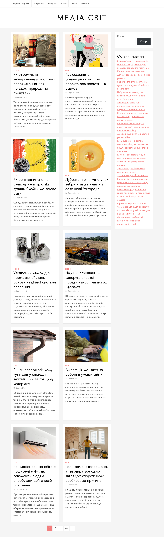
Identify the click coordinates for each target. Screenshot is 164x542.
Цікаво (73, 3)
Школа (85, 3)
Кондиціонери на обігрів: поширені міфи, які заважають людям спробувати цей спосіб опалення (34, 475)
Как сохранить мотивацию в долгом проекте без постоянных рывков (86, 81)
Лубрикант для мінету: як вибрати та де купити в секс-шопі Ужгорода (86, 184)
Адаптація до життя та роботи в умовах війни (84, 372)
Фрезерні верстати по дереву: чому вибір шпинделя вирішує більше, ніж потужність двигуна (133, 207)
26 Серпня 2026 (20, 97)
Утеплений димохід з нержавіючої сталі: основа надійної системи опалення (34, 280)
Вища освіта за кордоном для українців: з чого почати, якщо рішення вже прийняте (132, 182)
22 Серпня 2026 (72, 291)
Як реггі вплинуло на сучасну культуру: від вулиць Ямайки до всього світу (34, 186)
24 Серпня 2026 (20, 291)
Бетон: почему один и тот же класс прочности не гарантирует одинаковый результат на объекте (133, 195)
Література (38, 3)
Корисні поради (21, 3)
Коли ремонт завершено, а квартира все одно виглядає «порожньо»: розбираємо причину (86, 473)
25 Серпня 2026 (20, 197)
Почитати (52, 3)
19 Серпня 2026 (20, 388)
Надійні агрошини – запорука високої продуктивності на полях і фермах (86, 280)
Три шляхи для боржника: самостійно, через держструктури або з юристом (132, 172)
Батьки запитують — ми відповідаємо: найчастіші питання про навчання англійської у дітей (130, 219)
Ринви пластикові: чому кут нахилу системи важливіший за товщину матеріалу (33, 376)
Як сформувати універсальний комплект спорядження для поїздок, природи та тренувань (34, 83)
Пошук (120, 36)
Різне (63, 3)
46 (66, 528)
